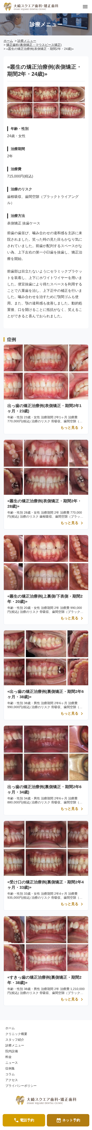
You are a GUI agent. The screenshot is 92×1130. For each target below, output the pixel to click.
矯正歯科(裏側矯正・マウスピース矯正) (34, 45)
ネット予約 (68, 1120)
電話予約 (24, 1120)
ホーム (8, 41)
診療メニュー (26, 41)
